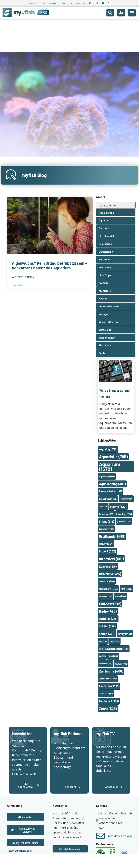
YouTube (121, 663)
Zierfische (111, 671)
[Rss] (109, 3)
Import (107, 551)
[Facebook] (90, 3)
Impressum (81, 3)
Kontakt (32, 3)
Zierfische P (109, 701)
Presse (42, 3)
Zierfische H (106, 694)
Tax (103, 641)
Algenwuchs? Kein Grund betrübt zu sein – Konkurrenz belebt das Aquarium (49, 265)
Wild (113, 656)
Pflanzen (105, 596)
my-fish (110, 574)
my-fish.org (107, 581)
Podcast (110, 604)
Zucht (108, 708)
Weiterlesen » (23, 277)
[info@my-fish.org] (100, 836)
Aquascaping (112, 484)
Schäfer (107, 626)
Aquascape (107, 476)
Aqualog (108, 449)
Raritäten (108, 618)
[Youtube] (103, 3)
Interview (111, 559)
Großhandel (112, 536)
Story (125, 633)
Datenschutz (67, 3)
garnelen (124, 521)
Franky (124, 514)
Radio (108, 611)
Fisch (103, 506)
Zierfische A (108, 678)
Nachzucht (108, 588)
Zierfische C (109, 686)
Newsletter (53, 3)
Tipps (114, 641)
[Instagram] (96, 3)
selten (107, 634)
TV (102, 656)
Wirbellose (105, 663)
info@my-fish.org (120, 836)
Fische (118, 506)
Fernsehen (126, 499)
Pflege (120, 596)
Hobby (106, 543)
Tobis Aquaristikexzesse (113, 648)
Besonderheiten (110, 491)
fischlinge (106, 514)
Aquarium (109, 466)
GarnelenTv (106, 529)
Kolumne (108, 566)
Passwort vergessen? (19, 850)
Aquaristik (113, 456)
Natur (126, 588)
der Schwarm (108, 498)
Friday (106, 521)
